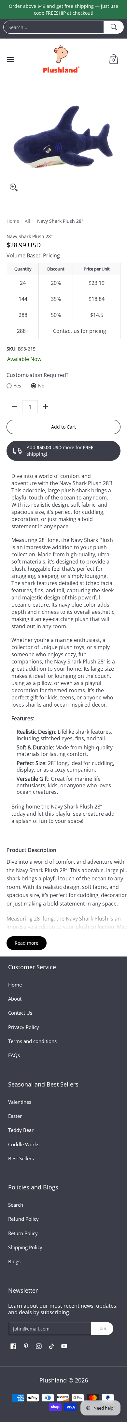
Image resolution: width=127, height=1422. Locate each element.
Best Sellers (21, 1158)
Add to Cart (63, 427)
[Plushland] (60, 59)
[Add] (45, 406)
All (27, 221)
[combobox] (53, 27)
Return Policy (23, 1233)
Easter (15, 1116)
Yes (17, 386)
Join (102, 1328)
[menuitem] (63, 29)
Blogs (14, 1261)
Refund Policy (23, 1219)
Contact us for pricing (79, 331)
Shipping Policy (25, 1247)
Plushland (53, 1380)
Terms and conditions (32, 1041)
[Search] (114, 27)
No (41, 386)
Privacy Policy (23, 1027)
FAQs (14, 1055)
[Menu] (10, 59)
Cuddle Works (23, 1144)
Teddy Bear (21, 1130)
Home (13, 221)
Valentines (19, 1102)
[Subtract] (14, 406)
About (14, 998)
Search (15, 1204)
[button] (113, 59)
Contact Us (20, 1012)
